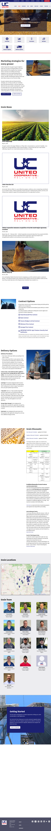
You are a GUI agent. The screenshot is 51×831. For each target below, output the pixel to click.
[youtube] (44, 822)
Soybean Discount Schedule (32, 435)
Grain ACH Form (29, 532)
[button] (27, 581)
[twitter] (35, 822)
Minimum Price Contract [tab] (27, 324)
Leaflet (35, 594)
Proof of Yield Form (30, 546)
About (15, 6)
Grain (19, 6)
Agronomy (24, 6)
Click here (28, 505)
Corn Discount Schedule (31, 432)
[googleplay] (46, 822)
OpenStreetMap (42, 594)
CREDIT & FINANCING (15, 727)
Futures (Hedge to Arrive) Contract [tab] (30, 321)
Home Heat (36, 6)
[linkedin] (41, 822)
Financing (46, 6)
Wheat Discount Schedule (32, 438)
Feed (28, 6)
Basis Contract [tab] (24, 318)
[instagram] (38, 822)
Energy (31, 6)
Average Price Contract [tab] (26, 327)
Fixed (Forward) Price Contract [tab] (28, 314)
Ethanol (41, 6)
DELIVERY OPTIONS (25, 25)
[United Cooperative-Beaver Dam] (5, 6)
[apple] (49, 822)
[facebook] (32, 822)
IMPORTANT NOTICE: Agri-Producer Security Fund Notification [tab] (34, 331)
